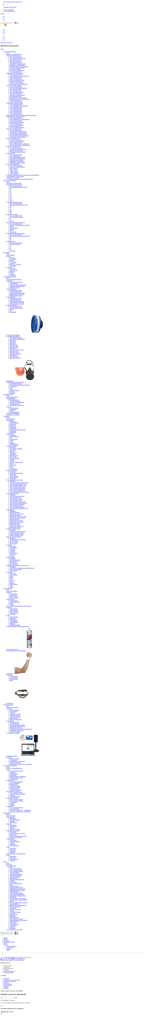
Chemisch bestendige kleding (13, 528)
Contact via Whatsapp (19, 960)
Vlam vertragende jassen (15, 497)
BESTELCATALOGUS (6, 42)
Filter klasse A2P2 (14, 351)
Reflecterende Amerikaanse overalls (18, 516)
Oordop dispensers (14, 718)
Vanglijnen (12, 843)
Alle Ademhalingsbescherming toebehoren (20, 385)
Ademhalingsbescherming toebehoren (15, 382)
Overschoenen (13, 232)
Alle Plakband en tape (15, 602)
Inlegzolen (12, 229)
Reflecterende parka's (15, 524)
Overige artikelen (8, 588)
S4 (10, 248)
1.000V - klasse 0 (14, 169)
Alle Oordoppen (13, 711)
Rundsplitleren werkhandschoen (17, 65)
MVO (8, 950)
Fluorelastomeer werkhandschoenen (18, 97)
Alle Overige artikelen (12, 591)
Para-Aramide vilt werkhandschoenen (18, 84)
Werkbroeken (13, 454)
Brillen (8, 769)
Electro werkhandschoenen (13, 164)
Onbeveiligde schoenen (12, 214)
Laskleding (9, 545)
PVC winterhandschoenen (16, 123)
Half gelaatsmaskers (11, 289)
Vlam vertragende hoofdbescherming (18, 503)
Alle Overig (12, 857)
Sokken (11, 226)
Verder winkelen (4, 1011)
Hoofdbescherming (8, 394)
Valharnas (12, 828)
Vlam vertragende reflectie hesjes (17, 490)
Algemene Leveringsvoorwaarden (12, 980)
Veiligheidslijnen (10, 838)
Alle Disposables (11, 255)
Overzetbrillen (13, 775)
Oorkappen (9, 757)
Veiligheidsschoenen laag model (14, 184)
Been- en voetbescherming (10, 180)
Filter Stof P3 (13, 343)
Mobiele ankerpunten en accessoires (18, 836)
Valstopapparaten (11, 817)
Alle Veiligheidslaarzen (15, 244)
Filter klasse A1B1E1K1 (15, 358)
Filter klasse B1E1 (14, 356)
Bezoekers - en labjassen (15, 264)
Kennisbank (6, 978)
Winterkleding (10, 433)
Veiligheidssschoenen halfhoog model (15, 233)
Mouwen (12, 272)
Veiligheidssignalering (12, 626)
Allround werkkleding (12, 446)
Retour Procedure (8, 985)
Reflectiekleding (10, 509)
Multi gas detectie (14, 613)
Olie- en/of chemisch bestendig (14, 85)
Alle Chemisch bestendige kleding (18, 531)
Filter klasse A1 (13, 344)
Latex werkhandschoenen (16, 59)
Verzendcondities (8, 984)
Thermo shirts (13, 474)
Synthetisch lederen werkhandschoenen (19, 66)
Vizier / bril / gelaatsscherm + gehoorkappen (20, 811)
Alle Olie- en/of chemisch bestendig (18, 88)
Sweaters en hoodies (14, 458)
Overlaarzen (12, 263)
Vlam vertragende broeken (16, 499)
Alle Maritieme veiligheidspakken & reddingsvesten (22, 568)
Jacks (11, 438)
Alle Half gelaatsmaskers (15, 291)
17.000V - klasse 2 (14, 172)
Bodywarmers (13, 465)
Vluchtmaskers (10, 381)
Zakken (11, 587)
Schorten (12, 467)
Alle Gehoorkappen (14, 723)
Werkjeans (12, 459)
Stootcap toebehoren (14, 412)
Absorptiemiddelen (11, 650)
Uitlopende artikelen (11, 866)
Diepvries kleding (11, 557)
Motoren (12, 309)
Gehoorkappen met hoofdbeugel (17, 726)
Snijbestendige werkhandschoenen (15, 103)
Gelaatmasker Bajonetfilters (13, 336)
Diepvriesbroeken (14, 561)
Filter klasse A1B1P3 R (15, 354)
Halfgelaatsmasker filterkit (16, 295)
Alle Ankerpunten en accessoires (17, 833)
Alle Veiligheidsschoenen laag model (18, 187)
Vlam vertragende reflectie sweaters (18, 485)
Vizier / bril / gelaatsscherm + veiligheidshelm (20, 810)
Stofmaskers (9, 280)
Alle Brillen (12, 772)
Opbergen (9, 592)
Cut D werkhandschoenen (16, 111)
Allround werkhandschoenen (13, 55)
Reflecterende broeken (15, 515)
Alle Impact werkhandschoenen (17, 141)
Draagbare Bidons (14, 679)
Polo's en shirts (13, 457)
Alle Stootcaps (13, 409)
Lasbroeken (12, 551)
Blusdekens (12, 623)
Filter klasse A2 (13, 348)
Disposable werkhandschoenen (14, 129)
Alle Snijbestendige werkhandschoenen (19, 105)
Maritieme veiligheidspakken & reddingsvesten (18, 565)
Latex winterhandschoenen (16, 120)
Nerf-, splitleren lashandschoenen (17, 157)
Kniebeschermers (14, 228)
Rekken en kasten (14, 598)
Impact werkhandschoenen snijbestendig (19, 143)
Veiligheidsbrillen (14, 773)
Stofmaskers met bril (14, 287)
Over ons (6, 944)
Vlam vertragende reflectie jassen (17, 486)
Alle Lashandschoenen (15, 156)
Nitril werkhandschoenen (16, 62)
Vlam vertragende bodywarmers (17, 507)
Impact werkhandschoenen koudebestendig (20, 145)
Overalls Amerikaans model (16, 462)
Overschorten (13, 266)
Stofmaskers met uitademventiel (17, 286)
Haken (8, 847)
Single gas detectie (14, 611)
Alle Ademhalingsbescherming (14, 279)
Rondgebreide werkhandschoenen (18, 152)
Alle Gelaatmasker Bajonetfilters (17, 339)
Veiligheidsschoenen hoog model (14, 202)
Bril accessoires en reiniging (13, 791)
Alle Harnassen (13, 826)
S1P (11, 188)
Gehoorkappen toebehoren (16, 727)
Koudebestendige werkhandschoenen (15, 116)
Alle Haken (12, 849)
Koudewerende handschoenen (17, 122)
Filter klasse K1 (13, 355)
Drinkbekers (9, 675)
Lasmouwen (12, 554)
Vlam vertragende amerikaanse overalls (19, 508)
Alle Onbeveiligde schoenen (16, 217)
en (4, 20)
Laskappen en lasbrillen (12, 798)
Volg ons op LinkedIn (7, 960)
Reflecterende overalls (15, 523)
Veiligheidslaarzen (11, 241)
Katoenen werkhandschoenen (14, 146)
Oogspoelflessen (13, 621)
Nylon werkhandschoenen (13, 179)
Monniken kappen (14, 553)
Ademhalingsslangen (15, 390)
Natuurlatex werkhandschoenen (17, 68)
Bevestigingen (13, 834)
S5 (10, 247)
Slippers (11, 221)
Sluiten (2, 49)
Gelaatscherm (13, 275)
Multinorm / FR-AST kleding (14, 537)
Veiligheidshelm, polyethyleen (17, 405)
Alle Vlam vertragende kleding (17, 496)
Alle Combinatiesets (14, 809)
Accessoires (9, 177)
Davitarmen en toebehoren (16, 837)
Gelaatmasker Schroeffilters (13, 335)
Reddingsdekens (13, 619)
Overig (11, 387)
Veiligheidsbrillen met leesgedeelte (18, 776)
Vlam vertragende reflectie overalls (18, 484)
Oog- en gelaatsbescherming (10, 765)
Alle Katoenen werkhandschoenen (18, 149)
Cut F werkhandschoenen (16, 114)
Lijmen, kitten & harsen (12, 649)
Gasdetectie (9, 607)
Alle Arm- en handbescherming (14, 54)
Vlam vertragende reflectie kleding (15, 480)
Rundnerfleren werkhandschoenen (18, 63)
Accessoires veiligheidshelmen (17, 402)
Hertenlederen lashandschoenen (17, 162)
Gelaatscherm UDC (14, 788)
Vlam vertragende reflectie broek (17, 488)
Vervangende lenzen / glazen (16, 777)
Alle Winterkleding (14, 436)
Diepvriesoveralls (14, 564)
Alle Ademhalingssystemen (16, 308)
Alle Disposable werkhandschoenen (18, 131)
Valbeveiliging (7, 813)
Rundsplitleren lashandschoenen (17, 158)
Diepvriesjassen (13, 562)
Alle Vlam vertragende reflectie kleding (19, 482)
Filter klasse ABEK (14, 352)
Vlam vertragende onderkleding (17, 504)
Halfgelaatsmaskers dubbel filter (17, 293)
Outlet (5, 861)
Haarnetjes (12, 271)
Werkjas (11, 463)
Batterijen (12, 391)
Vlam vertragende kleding (13, 493)
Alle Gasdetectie (13, 610)
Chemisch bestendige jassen (16, 535)
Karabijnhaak (13, 851)
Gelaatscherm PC (14, 784)
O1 (10, 219)
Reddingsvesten (13, 570)
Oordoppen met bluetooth (16, 719)
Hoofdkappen (13, 312)
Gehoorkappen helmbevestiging (17, 725)
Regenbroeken (13, 427)
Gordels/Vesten (13, 386)
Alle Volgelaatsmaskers (15, 299)
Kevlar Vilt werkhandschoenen (17, 80)
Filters (11, 389)
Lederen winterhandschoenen (17, 124)
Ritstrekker (12, 583)
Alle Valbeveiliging (11, 815)
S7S (11, 199)
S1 (10, 194)
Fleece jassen (13, 450)
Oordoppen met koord (15, 715)
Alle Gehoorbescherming (13, 707)
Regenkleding (10, 420)
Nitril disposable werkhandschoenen (18, 133)
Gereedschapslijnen (14, 845)
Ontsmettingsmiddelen (15, 625)
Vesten (11, 466)
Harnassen (9, 824)
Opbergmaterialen (14, 859)
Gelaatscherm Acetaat (15, 786)
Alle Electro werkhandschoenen (17, 167)
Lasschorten (12, 550)
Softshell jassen (13, 452)
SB (10, 195)
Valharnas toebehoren (15, 829)
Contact (5, 943)
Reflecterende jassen (14, 519)
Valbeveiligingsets (11, 853)
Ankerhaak (12, 852)
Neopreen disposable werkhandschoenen (19, 135)
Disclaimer (6, 982)
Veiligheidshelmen (11, 398)
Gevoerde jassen (13, 439)
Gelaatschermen (10, 780)
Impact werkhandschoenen (13, 138)
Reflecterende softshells (15, 527)
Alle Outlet (9, 864)
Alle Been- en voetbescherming (14, 183)
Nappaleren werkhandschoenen (17, 70)
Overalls (12, 260)
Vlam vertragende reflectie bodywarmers (19, 492)
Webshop (6, 938)
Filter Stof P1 (13, 340)
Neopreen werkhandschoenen (17, 82)
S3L (11, 198)
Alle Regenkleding (14, 423)
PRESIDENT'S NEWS (9, 942)
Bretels (11, 581)
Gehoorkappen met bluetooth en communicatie (21, 729)
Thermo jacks (13, 478)
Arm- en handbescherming (10, 51)
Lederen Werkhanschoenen (16, 81)
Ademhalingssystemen (12, 305)
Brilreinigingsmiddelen (15, 796)
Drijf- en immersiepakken (16, 569)
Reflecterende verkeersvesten (16, 513)
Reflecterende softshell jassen (16, 526)
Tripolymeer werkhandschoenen (17, 95)
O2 (10, 218)
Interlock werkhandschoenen (16, 150)
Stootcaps (9, 406)
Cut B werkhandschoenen (16, 108)
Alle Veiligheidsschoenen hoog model (19, 205)
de (4, 16)
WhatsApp (6, 986)
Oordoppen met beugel (15, 714)
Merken (5, 939)
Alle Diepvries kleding (15, 560)
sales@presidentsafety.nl (9, 11)
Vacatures (9, 948)
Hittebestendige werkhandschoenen (15, 73)
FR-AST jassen (13, 543)
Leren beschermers (14, 173)
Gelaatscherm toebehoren (16, 790)
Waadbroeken (13, 432)
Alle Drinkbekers (14, 677)
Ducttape (12, 604)
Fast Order (6, 988)
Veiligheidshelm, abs (14, 404)
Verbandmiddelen (14, 622)
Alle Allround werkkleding (16, 448)
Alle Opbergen (13, 595)
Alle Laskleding (13, 547)
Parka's (11, 442)
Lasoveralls (12, 549)
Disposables (6, 252)
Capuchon (12, 274)
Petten (11, 579)
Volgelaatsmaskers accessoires (17, 304)
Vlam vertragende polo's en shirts (17, 501)
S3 (10, 190)
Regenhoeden (13, 431)
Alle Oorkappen (13, 760)
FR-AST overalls (14, 542)
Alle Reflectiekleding (15, 512)
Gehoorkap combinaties (15, 731)
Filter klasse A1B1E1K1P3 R (17, 349)
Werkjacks (12, 451)
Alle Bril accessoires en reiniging (17, 794)
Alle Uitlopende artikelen (16, 868)
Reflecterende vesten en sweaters (17, 518)
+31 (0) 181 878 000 (8, 9)
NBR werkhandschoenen (16, 61)
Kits (11, 310)
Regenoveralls (13, 428)
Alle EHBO (12, 618)
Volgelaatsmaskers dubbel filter (17, 302)
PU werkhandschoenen (15, 69)
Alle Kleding (13, 259)
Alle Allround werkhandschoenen (18, 58)
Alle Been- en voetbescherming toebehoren (20, 225)
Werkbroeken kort (14, 455)
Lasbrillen (12, 803)
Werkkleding (7, 416)
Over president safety (12, 946)
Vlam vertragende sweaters (16, 505)
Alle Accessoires (13, 270)
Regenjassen (13, 425)
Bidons (11, 680)
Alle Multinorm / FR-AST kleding (18, 539)
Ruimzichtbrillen (13, 779)
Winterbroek (12, 443)
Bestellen (11, 1011)
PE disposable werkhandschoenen (18, 137)
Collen (11, 585)
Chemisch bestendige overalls (17, 532)
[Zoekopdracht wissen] (15, 23)
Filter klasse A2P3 (14, 347)
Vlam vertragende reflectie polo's (17, 489)
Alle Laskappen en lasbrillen (16, 800)
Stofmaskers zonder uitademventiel (18, 285)
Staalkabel (12, 821)
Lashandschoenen (11, 153)
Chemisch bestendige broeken (17, 534)
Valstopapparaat (13, 822)
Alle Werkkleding (11, 419)
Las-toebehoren (13, 802)
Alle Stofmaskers (14, 283)
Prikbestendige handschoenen (14, 115)
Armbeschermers (11, 176)
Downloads (6, 940)
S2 (10, 191)
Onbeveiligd (12, 251)
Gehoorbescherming (8, 704)
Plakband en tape (11, 599)
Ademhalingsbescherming (10, 276)
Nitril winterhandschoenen (16, 126)
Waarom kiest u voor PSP (10, 981)
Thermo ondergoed (14, 477)
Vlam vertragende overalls (16, 500)
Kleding (8, 256)
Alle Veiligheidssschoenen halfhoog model (20, 236)
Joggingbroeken (13, 469)
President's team (10, 947)
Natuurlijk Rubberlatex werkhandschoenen (20, 99)
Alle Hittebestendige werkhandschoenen (19, 76)
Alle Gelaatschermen (15, 783)
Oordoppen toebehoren (15, 717)
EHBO (8, 615)
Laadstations (13, 393)
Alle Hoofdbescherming (12, 397)
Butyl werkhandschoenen (16, 96)
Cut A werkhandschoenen (16, 107)
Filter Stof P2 (13, 341)
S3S (11, 192)
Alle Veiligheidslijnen (15, 841)
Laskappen (12, 805)
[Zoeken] (17, 23)
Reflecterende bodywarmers (16, 520)
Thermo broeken (13, 475)
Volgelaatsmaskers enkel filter (17, 301)
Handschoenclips (14, 584)
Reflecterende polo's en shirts (16, 522)
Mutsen (11, 576)
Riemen (11, 577)
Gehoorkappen (10, 721)
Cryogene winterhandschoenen (17, 127)
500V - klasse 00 (14, 168)
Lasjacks (12, 556)
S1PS (11, 200)
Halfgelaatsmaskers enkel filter (17, 294)
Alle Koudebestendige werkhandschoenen (20, 119)
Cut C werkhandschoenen (16, 110)
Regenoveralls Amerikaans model (18, 429)
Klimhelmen (10, 413)
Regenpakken (13, 424)
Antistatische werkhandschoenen (14, 175)
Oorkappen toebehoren (15, 762)
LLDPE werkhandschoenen (16, 101)
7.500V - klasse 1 (14, 171)
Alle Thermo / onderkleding (16, 473)
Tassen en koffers (14, 596)
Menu (8, 53)
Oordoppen (9, 708)
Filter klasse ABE (14, 345)
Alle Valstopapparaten (15, 819)
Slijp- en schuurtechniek (12, 606)
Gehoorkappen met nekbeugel (17, 730)
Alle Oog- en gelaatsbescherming (14, 768)
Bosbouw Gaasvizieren (15, 787)
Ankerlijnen (12, 844)
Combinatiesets (10, 806)
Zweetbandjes (10, 673)
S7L (11, 196)
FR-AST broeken (14, 541)
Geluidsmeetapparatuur (12, 756)
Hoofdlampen (10, 703)
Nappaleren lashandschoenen (16, 160)
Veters (11, 230)
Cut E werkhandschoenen (16, 112)
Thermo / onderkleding (12, 470)
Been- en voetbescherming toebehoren (16, 222)
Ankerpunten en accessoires (13, 830)
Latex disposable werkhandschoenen (18, 134)
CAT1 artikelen (10, 929)
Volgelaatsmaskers (11, 297)
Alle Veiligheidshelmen (15, 401)
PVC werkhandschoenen (15, 72)
